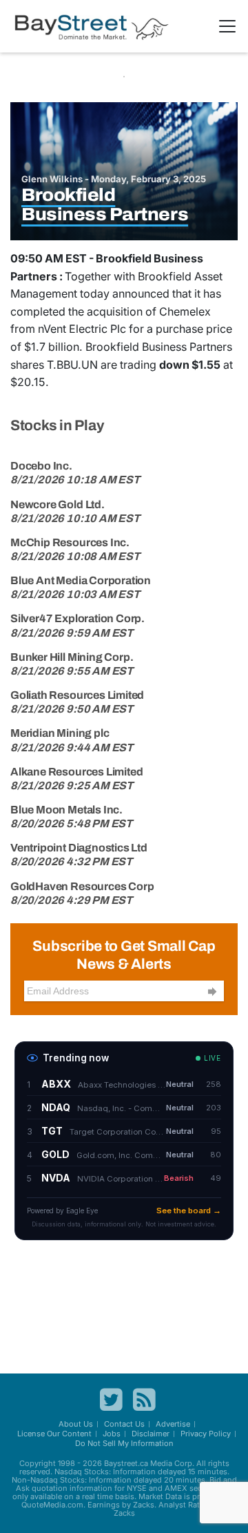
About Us (76, 1424)
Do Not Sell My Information (124, 1443)
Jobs (112, 1433)
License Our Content (54, 1433)
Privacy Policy (205, 1433)
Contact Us (124, 1424)
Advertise (173, 1424)
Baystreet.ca (126, 1463)
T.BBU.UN (72, 365)
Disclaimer (150, 1433)
